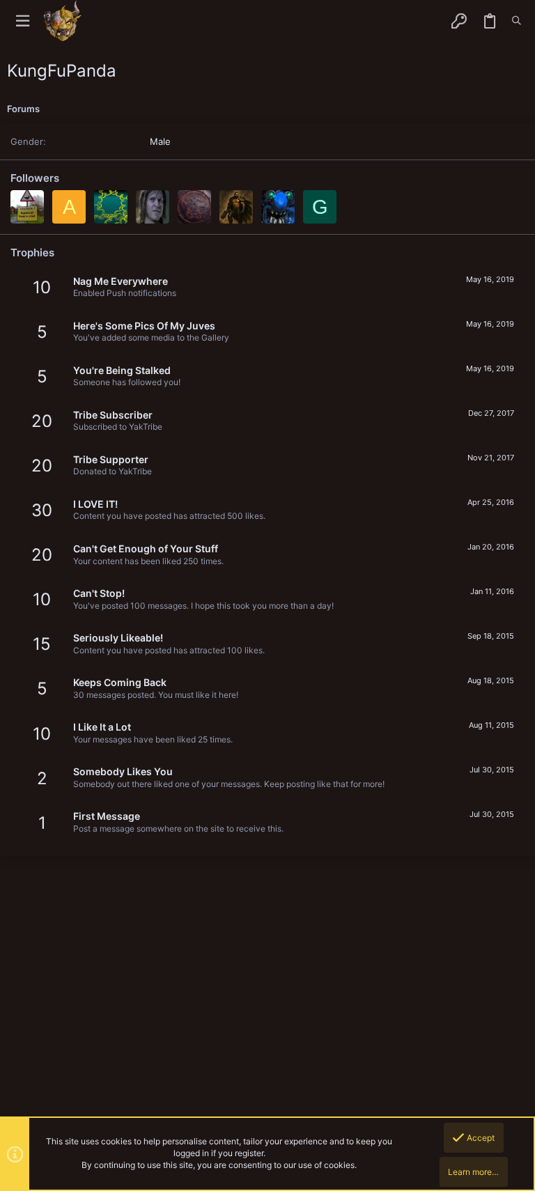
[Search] (516, 21)
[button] (22, 21)
